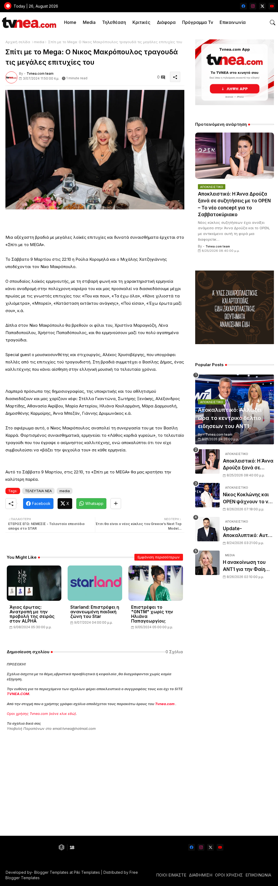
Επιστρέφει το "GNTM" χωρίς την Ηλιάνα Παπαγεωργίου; (152, 614)
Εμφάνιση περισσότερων (159, 557)
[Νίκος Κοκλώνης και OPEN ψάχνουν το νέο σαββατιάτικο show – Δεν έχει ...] (207, 495)
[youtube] (271, 6)
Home (70, 22)
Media (89, 22)
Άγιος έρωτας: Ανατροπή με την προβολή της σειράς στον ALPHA (32, 614)
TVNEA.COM (18, 694)
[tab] (70, 22)
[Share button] (115, 503)
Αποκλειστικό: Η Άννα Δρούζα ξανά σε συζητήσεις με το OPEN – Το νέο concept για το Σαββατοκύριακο (234, 204)
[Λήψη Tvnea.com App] (234, 72)
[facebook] (243, 6)
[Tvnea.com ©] (28, 22)
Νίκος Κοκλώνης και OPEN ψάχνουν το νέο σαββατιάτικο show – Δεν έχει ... (248, 498)
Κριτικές (141, 22)
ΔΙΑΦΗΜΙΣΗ (200, 875)
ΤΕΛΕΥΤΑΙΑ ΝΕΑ (38, 491)
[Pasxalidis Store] (234, 342)
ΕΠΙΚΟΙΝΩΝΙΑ (258, 875)
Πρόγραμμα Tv (197, 22)
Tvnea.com (165, 704)
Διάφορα (166, 22)
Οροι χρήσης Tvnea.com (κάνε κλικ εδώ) (41, 713)
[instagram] (252, 6)
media (39, 42)
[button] (272, 22)
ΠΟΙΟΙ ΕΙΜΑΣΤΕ (171, 875)
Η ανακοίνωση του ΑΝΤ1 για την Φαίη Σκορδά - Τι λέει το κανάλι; (245, 566)
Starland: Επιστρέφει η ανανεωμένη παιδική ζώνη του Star (94, 612)
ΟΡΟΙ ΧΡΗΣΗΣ (229, 875)
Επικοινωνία (233, 22)
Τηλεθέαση (114, 22)
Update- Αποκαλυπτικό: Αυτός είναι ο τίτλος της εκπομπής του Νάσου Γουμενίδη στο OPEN (248, 532)
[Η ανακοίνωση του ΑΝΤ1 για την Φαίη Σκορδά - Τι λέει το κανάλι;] (207, 563)
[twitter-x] (262, 6)
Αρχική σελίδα (17, 42)
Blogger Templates (51, 872)
